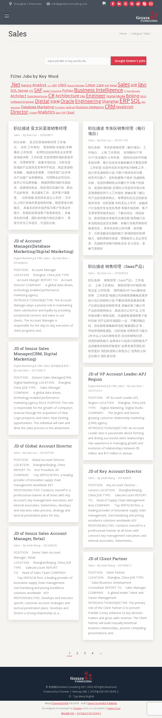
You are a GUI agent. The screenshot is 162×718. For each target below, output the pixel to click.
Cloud (70, 112)
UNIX (62, 85)
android (71, 107)
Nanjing (26, 85)
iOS (31, 91)
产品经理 (33, 113)
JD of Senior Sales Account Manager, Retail (40, 536)
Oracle (67, 101)
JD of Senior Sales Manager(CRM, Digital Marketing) (35, 354)
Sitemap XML (79, 691)
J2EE (54, 85)
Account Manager (76, 85)
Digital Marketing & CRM (28, 258)
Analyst (39, 85)
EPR (63, 112)
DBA (82, 96)
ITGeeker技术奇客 (59, 703)
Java (143, 84)
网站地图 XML (67, 713)
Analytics (46, 112)
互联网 (55, 101)
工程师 (100, 85)
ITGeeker (64, 691)
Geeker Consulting (52, 90)
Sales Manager (133, 91)
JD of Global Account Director (43, 445)
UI (125, 91)
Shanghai (110, 101)
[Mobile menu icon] (6, 16)
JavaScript (125, 106)
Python (67, 90)
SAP (38, 90)
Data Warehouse (37, 96)
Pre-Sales (60, 107)
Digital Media (115, 96)
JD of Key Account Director (115, 471)
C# (51, 95)
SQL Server (19, 90)
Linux (90, 84)
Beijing (132, 96)
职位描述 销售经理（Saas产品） (117, 266)
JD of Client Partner (107, 558)
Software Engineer (22, 102)
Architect (18, 95)
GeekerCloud (114, 708)
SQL (136, 100)
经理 (134, 85)
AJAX (107, 85)
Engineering (88, 101)
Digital (42, 101)
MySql (143, 96)
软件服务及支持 (60, 366)
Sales (124, 84)
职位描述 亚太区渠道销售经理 (40, 128)
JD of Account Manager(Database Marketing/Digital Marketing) (43, 246)
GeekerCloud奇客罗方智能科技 (102, 703)
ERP (124, 100)
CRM (110, 106)
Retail (113, 85)
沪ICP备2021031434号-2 (104, 691)
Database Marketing (37, 106)
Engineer (95, 95)
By (30, 135)
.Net (15, 84)
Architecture (67, 96)
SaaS (58, 112)
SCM (49, 85)
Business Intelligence (98, 89)
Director (19, 111)
